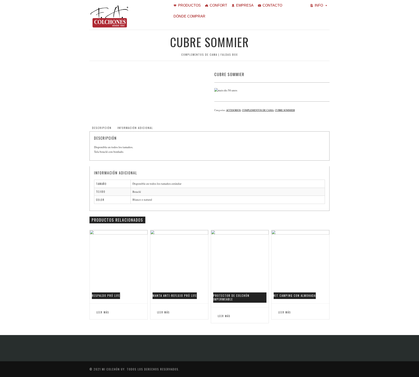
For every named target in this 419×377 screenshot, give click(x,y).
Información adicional (135, 128)
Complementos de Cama (258, 110)
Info (319, 5)
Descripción (102, 128)
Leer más (102, 312)
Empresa (245, 5)
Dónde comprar (189, 16)
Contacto (272, 5)
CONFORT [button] (218, 5)
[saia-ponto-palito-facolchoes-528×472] (147, 74)
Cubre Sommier (285, 110)
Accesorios (233, 110)
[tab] (101, 128)
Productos (189, 5)
